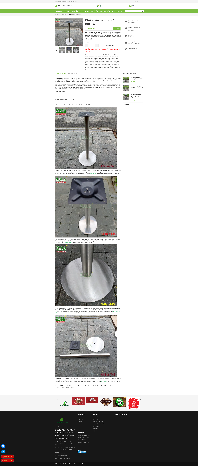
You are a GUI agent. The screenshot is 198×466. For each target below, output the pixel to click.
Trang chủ (80, 417)
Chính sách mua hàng (83, 437)
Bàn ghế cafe (96, 417)
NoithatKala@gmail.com (62, 458)
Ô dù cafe (95, 419)
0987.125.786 (61, 5)
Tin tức (80, 421)
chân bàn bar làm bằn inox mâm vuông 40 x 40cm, (101, 62)
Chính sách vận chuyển (84, 435)
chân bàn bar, (91, 54)
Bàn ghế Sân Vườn (98, 421)
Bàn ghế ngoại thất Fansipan (100, 424)
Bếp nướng (96, 426)
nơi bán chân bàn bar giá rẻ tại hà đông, (100, 67)
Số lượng (87, 42)
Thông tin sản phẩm (61, 73)
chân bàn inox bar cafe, (110, 64)
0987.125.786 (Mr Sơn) (60, 454)
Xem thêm (125, 104)
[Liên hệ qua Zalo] (3, 452)
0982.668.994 (69, 5)
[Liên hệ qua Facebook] (3, 446)
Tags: (86, 54)
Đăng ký (141, 1)
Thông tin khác (72, 73)
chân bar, (101, 66)
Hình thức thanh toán (83, 442)
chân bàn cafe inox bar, (98, 64)
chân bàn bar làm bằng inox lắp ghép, (99, 58)
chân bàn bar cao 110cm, (111, 54)
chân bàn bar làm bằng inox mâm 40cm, (104, 59)
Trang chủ (57, 14)
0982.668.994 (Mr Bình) (61, 455)
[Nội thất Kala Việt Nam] (99, 5)
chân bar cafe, (107, 66)
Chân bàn (95, 428)
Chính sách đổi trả (82, 439)
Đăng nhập (136, 1)
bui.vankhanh (131, 50)
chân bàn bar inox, (105, 56)
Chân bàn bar (63, 14)
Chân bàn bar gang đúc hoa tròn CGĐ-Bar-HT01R (136, 96)
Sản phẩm (80, 419)
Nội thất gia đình (97, 431)
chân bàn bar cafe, (100, 54)
